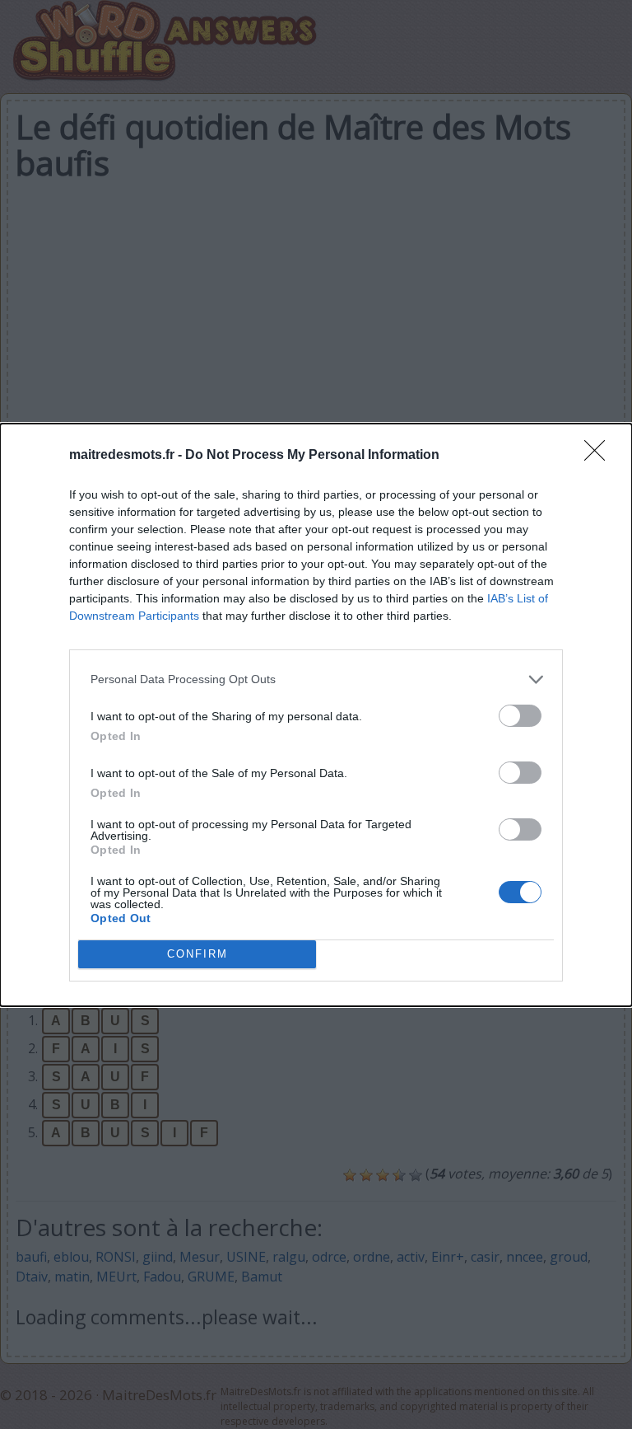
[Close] (600, 455)
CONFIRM (197, 954)
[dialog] (316, 715)
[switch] (520, 716)
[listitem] (316, 679)
